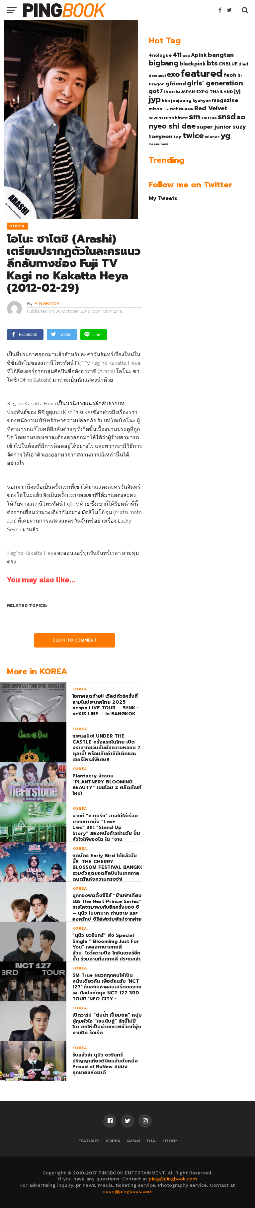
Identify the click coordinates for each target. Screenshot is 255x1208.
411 (177, 54)
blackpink (193, 63)
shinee (180, 118)
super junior (214, 127)
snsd (227, 117)
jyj (237, 91)
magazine (225, 100)
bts (212, 63)
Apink (199, 55)
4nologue (160, 55)
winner (212, 137)
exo (173, 74)
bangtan (221, 54)
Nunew (186, 109)
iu (178, 91)
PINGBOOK (47, 303)
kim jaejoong (177, 100)
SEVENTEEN (160, 118)
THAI (151, 1141)
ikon (169, 91)
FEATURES (89, 1141)
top (178, 137)
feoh (230, 75)
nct (174, 108)
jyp (155, 99)
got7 (156, 91)
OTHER (169, 1141)
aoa (186, 55)
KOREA (113, 1141)
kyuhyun (202, 101)
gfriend (176, 84)
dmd (243, 64)
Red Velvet (210, 108)
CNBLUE (228, 64)
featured (202, 73)
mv (166, 109)
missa (155, 109)
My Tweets (163, 198)
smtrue (209, 118)
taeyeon (161, 136)
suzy (239, 126)
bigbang (164, 63)
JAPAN (133, 1141)
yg (225, 136)
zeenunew (158, 144)
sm (194, 117)
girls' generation (215, 83)
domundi (157, 75)
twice (193, 136)
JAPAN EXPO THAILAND (207, 92)
